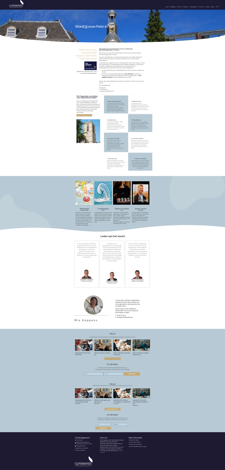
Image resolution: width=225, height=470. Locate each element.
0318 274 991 (79, 440)
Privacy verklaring (80, 450)
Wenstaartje (84, 209)
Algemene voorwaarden (82, 448)
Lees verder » (78, 403)
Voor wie (179, 6)
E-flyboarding (103, 209)
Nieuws (207, 6)
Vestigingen (173, 6)
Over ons (201, 6)
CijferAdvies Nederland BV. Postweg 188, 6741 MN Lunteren (84, 443)
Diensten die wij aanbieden (135, 444)
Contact (212, 6)
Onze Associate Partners (135, 442)
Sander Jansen (140, 209)
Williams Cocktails (122, 209)
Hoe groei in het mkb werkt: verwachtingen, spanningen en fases (140, 402)
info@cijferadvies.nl (81, 446)
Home (167, 6)
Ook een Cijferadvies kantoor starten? (138, 446)
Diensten (185, 6)
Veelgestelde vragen (134, 440)
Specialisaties (193, 6)
